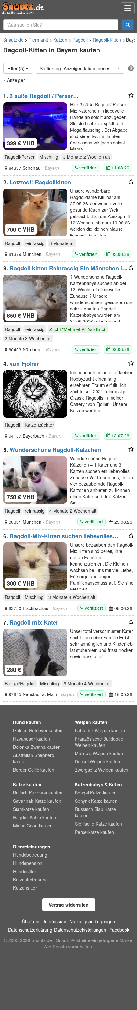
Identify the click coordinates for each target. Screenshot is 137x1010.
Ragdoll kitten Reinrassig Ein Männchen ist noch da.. (65, 271)
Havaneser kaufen (31, 738)
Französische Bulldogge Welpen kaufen (99, 741)
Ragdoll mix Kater (34, 622)
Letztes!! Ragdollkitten (40, 182)
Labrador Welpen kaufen (100, 730)
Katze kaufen (27, 784)
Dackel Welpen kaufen (97, 761)
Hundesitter (24, 871)
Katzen (60, 40)
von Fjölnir (24, 364)
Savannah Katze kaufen (37, 801)
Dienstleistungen (31, 846)
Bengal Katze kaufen (96, 792)
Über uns (31, 921)
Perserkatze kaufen (94, 832)
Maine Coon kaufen (33, 825)
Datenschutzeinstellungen (80, 930)
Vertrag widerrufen (69, 904)
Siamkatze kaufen (31, 809)
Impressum (55, 921)
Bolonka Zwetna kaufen (37, 747)
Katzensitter (25, 888)
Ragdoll (80, 40)
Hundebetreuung (30, 855)
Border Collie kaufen (33, 770)
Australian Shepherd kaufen (33, 758)
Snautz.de (13, 40)
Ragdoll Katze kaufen (34, 817)
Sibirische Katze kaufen (98, 824)
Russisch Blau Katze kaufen (95, 812)
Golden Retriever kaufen (37, 730)
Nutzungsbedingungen (92, 921)
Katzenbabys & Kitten (98, 784)
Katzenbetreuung (30, 879)
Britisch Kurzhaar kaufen (37, 792)
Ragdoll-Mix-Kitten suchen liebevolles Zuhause (58, 539)
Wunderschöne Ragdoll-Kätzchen (55, 450)
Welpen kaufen (91, 722)
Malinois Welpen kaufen (99, 753)
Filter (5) (16, 68)
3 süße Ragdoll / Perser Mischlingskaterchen (38, 99)
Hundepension (27, 863)
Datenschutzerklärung (30, 930)
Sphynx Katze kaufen (96, 801)
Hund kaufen (27, 722)
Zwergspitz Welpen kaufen (101, 770)
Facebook (119, 930)
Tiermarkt (38, 40)
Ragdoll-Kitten (107, 40)
